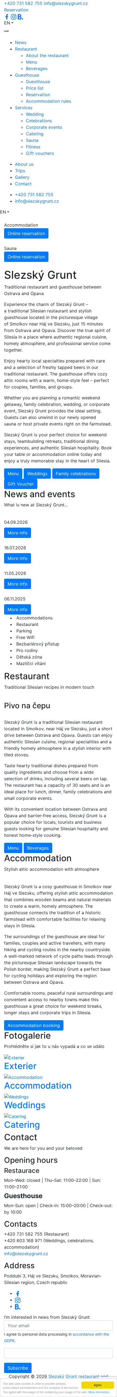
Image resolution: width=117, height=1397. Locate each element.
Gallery (22, 177)
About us (24, 164)
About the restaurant (47, 55)
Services (23, 107)
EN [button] (7, 23)
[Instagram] (17, 1299)
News (20, 42)
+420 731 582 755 (23, 3)
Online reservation (26, 233)
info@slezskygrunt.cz (66, 3)
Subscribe (18, 1368)
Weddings (37, 473)
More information (98, 1392)
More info (17, 532)
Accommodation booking (34, 1025)
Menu (31, 62)
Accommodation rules (48, 101)
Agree (97, 1385)
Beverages (36, 68)
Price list (35, 88)
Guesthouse (27, 75)
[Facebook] (17, 1293)
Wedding (35, 114)
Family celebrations (76, 473)
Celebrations (39, 120)
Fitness (33, 146)
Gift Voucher (21, 484)
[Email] (17, 1306)
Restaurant (26, 49)
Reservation (16, 9)
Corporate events (44, 127)
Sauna (32, 140)
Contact (23, 183)
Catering (35, 133)
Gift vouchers (40, 153)
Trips (20, 170)
